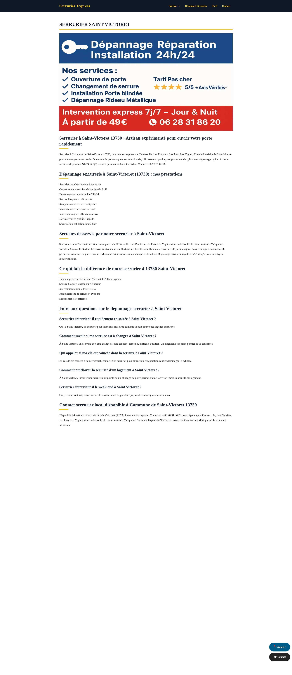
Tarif (214, 6)
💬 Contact (280, 657)
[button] (178, 6)
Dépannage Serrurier (196, 6)
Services (173, 6)
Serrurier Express (74, 6)
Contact (226, 6)
